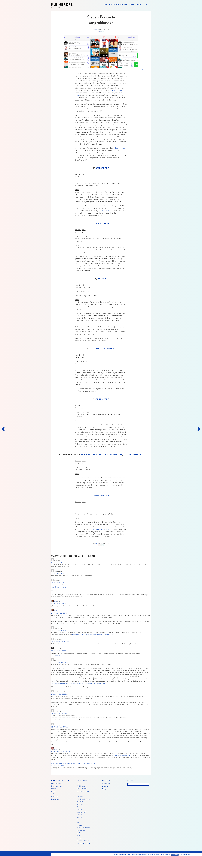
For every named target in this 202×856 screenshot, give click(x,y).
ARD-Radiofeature (98, 455)
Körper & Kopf (81, 812)
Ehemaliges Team (121, 4)
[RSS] (149, 4)
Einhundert (102, 399)
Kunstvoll (80, 815)
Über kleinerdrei (109, 4)
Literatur (79, 817)
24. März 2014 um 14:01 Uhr (59, 613)
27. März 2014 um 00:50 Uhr (59, 694)
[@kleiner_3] (146, 4)
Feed (105, 789)
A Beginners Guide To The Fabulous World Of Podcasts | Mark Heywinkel (73, 763)
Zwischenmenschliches (83, 843)
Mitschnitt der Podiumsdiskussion (99, 529)
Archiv (53, 794)
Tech (78, 835)
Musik (78, 820)
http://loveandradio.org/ (58, 587)
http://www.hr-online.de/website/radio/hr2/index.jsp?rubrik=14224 (92, 635)
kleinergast (80, 802)
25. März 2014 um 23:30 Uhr (59, 651)
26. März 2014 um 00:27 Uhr (59, 662)
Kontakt (138, 4)
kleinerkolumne (81, 807)
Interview (79, 794)
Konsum (79, 809)
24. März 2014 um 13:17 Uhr (59, 573)
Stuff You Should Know (102, 349)
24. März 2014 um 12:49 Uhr (59, 562)
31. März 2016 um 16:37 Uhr (59, 765)
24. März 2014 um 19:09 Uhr (59, 630)
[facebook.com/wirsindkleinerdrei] (143, 4)
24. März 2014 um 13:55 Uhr (59, 583)
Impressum (54, 796)
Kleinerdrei (62, 4)
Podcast (131, 4)
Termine (79, 838)
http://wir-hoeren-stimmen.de (123, 755)
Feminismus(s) (81, 786)
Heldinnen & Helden (83, 791)
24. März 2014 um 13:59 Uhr (59, 604)
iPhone (121, 90)
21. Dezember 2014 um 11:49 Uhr (61, 751)
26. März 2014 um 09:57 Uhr (59, 642)
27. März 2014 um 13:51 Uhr (59, 713)
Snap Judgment (102, 224)
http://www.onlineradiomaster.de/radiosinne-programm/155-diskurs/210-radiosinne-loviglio (79, 683)
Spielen (79, 833)
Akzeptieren (175, 854)
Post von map (120, 148)
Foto (143, 70)
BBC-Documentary (133, 455)
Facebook (107, 783)
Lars (55, 749)
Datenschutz (55, 799)
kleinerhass (80, 804)
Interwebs (101, 31)
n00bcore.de (102, 168)
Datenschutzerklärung (185, 854)
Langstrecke (115, 455)
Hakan (97, 29)
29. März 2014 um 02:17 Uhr (59, 727)
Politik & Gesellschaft (83, 828)
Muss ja (79, 822)
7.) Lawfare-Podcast (101, 496)
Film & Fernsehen (82, 789)
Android (114, 90)
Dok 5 (84, 455)
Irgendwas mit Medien (83, 799)
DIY (78, 783)
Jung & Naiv (105, 210)
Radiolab (102, 279)
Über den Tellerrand (83, 841)
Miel (55, 602)
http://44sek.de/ (56, 655)
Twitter (106, 786)
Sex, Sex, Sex (81, 830)
